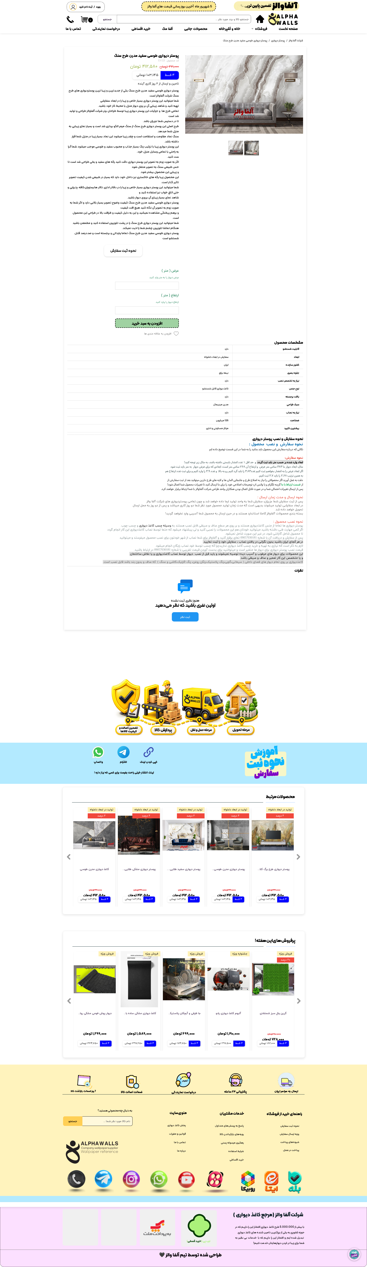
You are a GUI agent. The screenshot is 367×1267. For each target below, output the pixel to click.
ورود (98, 7)
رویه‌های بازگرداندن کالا (232, 1134)
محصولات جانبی (195, 29)
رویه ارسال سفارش (289, 1134)
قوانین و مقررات (177, 1134)
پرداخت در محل (291, 1150)
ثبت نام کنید (86, 7)
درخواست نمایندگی (106, 29)
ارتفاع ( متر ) (167, 298)
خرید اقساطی (141, 29)
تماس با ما (73, 29)
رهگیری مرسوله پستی (232, 1143)
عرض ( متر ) (164, 274)
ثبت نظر (185, 616)
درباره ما (181, 1151)
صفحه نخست (288, 29)
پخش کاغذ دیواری (176, 1125)
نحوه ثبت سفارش (289, 1126)
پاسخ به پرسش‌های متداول (229, 1126)
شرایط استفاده (236, 1151)
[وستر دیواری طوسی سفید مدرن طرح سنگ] (244, 94)
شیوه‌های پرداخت (289, 1142)
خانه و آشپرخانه (229, 29)
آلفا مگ (167, 29)
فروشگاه (261, 29)
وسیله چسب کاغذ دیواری (155, 526)
